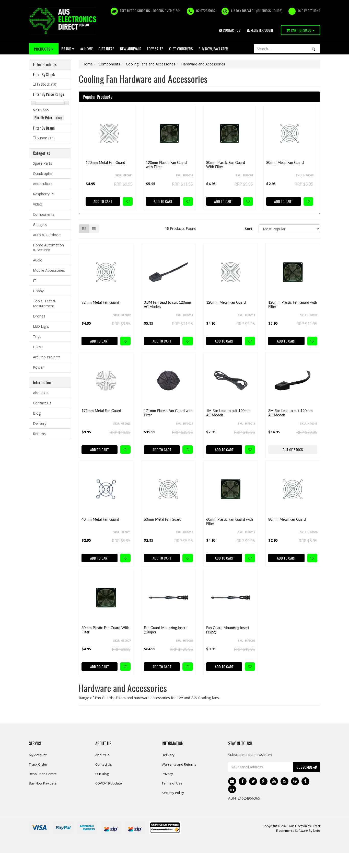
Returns (39, 433)
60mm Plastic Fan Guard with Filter (229, 522)
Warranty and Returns (179, 764)
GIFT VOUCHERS (181, 48)
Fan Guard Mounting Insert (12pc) (227, 630)
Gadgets (40, 224)
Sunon (46, 137)
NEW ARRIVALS (130, 48)
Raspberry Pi (43, 193)
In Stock (47, 84)
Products (42, 49)
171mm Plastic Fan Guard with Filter (168, 413)
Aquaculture (43, 183)
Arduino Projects (47, 357)
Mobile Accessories (49, 270)
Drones (39, 316)
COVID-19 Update (108, 783)
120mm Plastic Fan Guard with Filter (166, 165)
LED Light (41, 326)
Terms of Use (172, 783)
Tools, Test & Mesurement (44, 303)
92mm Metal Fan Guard (100, 302)
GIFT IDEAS (106, 48)
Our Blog (102, 773)
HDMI (38, 346)
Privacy (167, 773)
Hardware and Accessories (203, 64)
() (301, 30)
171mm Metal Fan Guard (101, 411)
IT (34, 280)
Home (88, 48)
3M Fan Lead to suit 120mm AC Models (290, 413)
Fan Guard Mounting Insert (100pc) (165, 630)
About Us (40, 392)
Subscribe (305, 767)
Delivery (39, 423)
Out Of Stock (293, 449)
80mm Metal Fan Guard (285, 163)
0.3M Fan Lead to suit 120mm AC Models (167, 305)
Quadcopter (43, 173)
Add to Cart (103, 201)
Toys (37, 336)
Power (38, 367)
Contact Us (42, 403)
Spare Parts (42, 163)
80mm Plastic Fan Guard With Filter (225, 165)
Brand (66, 48)
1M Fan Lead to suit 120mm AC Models (228, 413)
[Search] (313, 48)
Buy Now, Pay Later (213, 48)
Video (37, 204)
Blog (37, 413)
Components (43, 214)
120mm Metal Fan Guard (105, 163)
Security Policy (173, 792)
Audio (37, 260)
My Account (37, 755)
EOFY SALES (155, 48)
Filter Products (45, 64)
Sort (248, 228)
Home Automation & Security (48, 247)
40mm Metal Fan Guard (100, 519)
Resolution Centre (43, 773)
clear (59, 117)
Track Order (38, 764)
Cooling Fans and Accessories (150, 64)
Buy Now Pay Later (43, 783)
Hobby (38, 290)
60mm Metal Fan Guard (162, 519)
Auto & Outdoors (47, 234)
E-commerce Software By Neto (298, 830)
